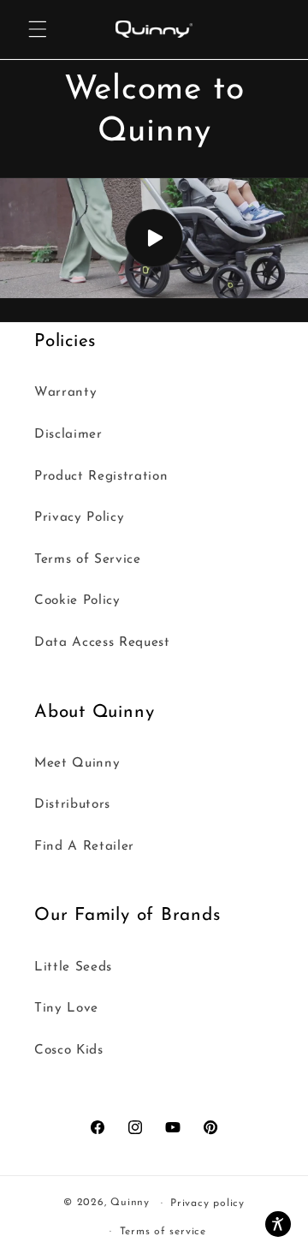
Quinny (130, 1203)
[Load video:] (154, 238)
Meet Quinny (77, 763)
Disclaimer (68, 434)
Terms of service (163, 1232)
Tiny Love (66, 1008)
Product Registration (101, 476)
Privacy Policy (79, 517)
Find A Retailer (84, 846)
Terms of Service (87, 559)
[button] (37, 29)
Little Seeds (73, 967)
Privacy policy (207, 1203)
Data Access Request (102, 642)
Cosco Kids (69, 1050)
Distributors (72, 804)
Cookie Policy (77, 600)
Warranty (65, 392)
